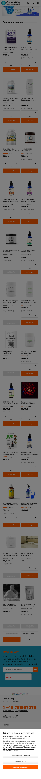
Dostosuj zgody (21, 761)
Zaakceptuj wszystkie (20, 767)
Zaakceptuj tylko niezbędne (20, 755)
